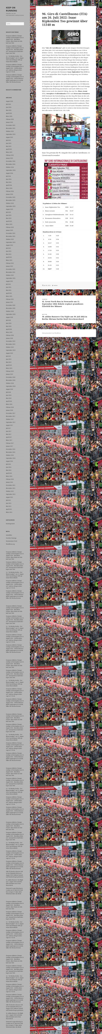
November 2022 (10, 236)
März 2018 (9, 404)
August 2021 (9, 281)
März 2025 (9, 152)
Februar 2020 (10, 335)
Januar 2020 (9, 338)
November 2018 (10, 380)
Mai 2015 (8, 506)
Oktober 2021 (10, 275)
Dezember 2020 (10, 305)
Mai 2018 (8, 398)
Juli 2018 (8, 392)
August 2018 (9, 389)
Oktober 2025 (10, 131)
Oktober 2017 (10, 419)
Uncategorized (10, 524)
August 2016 (9, 461)
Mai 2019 (8, 362)
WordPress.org (10, 544)
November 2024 (10, 164)
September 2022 (10, 242)
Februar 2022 (10, 263)
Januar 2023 (9, 230)
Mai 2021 (8, 290)
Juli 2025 (8, 140)
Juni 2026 (8, 107)
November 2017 (10, 416)
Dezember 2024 (10, 161)
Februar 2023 (10, 227)
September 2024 (10, 170)
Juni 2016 (8, 467)
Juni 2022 (8, 251)
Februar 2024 (10, 191)
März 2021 (9, 296)
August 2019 (9, 353)
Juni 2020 (8, 323)
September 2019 (10, 350)
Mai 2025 (8, 146)
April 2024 (9, 185)
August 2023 (9, 209)
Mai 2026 (8, 110)
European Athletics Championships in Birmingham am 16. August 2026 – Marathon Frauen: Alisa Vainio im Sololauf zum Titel (15, 39)
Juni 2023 (8, 215)
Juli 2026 (8, 104)
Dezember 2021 (10, 269)
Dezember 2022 (10, 233)
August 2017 (9, 425)
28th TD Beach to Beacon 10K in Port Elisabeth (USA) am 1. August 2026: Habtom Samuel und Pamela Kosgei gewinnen (14, 874)
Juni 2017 (8, 431)
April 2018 (9, 401)
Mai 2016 (8, 470)
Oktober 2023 (10, 203)
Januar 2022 (9, 266)
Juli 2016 (8, 464)
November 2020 (10, 308)
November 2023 (10, 200)
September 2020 (10, 314)
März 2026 (9, 116)
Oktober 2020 (10, 311)
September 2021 (10, 278)
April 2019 (9, 365)
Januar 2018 (9, 410)
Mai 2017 (8, 434)
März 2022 (9, 260)
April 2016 (9, 473)
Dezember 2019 (10, 341)
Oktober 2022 (10, 239)
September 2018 (10, 386)
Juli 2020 (8, 320)
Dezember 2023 (10, 197)
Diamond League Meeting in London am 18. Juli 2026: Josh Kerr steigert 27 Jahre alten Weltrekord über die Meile (14, 891)
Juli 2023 (8, 212)
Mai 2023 (8, 218)
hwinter (55, 285)
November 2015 (10, 488)
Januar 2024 (9, 194)
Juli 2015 (8, 500)
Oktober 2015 (10, 491)
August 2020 (9, 317)
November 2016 (10, 452)
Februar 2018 (10, 407)
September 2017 (10, 422)
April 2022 (9, 257)
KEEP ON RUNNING (11, 9)
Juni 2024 (8, 179)
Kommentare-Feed (11, 541)
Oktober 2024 (10, 167)
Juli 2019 (8, 356)
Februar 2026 (10, 119)
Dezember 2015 (10, 485)
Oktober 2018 (10, 383)
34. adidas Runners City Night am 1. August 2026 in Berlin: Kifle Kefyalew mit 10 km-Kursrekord (14, 882)
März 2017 (9, 440)
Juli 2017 (8, 428)
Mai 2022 (8, 254)
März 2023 (9, 224)
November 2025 (10, 128)
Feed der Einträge (11, 538)
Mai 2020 (8, 326)
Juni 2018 (8, 395)
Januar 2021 (9, 302)
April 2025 (9, 149)
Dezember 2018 (10, 377)
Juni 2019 (8, 359)
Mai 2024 (8, 182)
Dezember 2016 (10, 449)
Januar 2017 (9, 446)
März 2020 (9, 332)
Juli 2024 (8, 176)
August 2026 (9, 101)
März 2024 (9, 188)
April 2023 (9, 221)
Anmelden (9, 535)
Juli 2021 (8, 284)
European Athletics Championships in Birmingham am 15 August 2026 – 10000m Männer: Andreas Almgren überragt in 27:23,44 (15, 68)
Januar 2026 (9, 122)
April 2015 (9, 509)
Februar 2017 (10, 443)
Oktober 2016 (10, 455)
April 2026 (9, 113)
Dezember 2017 (10, 413)
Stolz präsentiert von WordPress (51, 333)
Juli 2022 (8, 248)
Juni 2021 (8, 287)
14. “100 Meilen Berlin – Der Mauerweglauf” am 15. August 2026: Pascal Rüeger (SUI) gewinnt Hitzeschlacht (15, 58)
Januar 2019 (9, 374)
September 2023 (10, 206)
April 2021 (9, 293)
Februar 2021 (10, 299)
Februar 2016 (10, 479)
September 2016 (10, 458)
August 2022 (9, 245)
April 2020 (9, 329)
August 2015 (9, 497)
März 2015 (9, 512)
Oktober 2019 (10, 347)
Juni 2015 (8, 503)
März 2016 (9, 476)
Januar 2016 (9, 482)
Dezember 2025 (10, 125)
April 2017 (9, 437)
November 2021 (10, 272)
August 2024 (9, 173)
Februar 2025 (10, 155)
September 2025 (10, 134)
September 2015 (10, 494)
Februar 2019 (10, 371)
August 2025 (9, 137)
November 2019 (10, 344)
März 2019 (9, 368)
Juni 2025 (8, 143)
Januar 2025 (9, 158)
